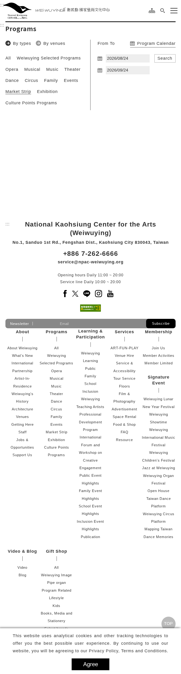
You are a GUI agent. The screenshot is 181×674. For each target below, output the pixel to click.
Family (51, 80)
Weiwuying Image (56, 575)
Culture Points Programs (31, 103)
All (8, 58)
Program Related (56, 590)
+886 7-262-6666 (90, 253)
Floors (124, 386)
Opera (11, 69)
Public (90, 368)
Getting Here (22, 424)
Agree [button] (90, 664)
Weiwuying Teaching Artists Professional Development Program (90, 414)
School (90, 384)
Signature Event (158, 380)
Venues (22, 417)
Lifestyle (56, 598)
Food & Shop (124, 424)
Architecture (22, 409)
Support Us (22, 455)
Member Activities (158, 356)
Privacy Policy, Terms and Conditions (128, 651)
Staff (22, 432)
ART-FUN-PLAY (125, 348)
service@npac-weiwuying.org (90, 262)
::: (2, 5)
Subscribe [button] (161, 323)
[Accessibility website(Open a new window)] (90, 308)
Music (52, 69)
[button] (163, 10)
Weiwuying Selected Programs (49, 58)
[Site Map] (152, 10)
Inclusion (90, 391)
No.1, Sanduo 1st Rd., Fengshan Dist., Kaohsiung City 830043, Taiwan (90, 242)
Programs (56, 331)
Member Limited (158, 363)
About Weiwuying (22, 348)
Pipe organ (56, 583)
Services (124, 331)
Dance (12, 80)
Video (22, 567)
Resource (124, 440)
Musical (32, 69)
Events (71, 80)
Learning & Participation (90, 334)
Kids (56, 606)
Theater (72, 69)
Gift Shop (56, 551)
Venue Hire (124, 356)
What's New (22, 356)
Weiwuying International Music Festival (158, 437)
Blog (22, 575)
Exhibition (47, 91)
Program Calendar (156, 43)
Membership (158, 331)
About (22, 331)
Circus (31, 80)
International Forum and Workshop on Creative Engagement (90, 452)
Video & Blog (22, 551)
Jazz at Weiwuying (158, 468)
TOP (168, 623)
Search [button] (164, 58)
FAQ (124, 432)
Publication (90, 537)
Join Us (158, 348)
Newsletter (19, 323)
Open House (158, 491)
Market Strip (18, 91)
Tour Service (124, 378)
